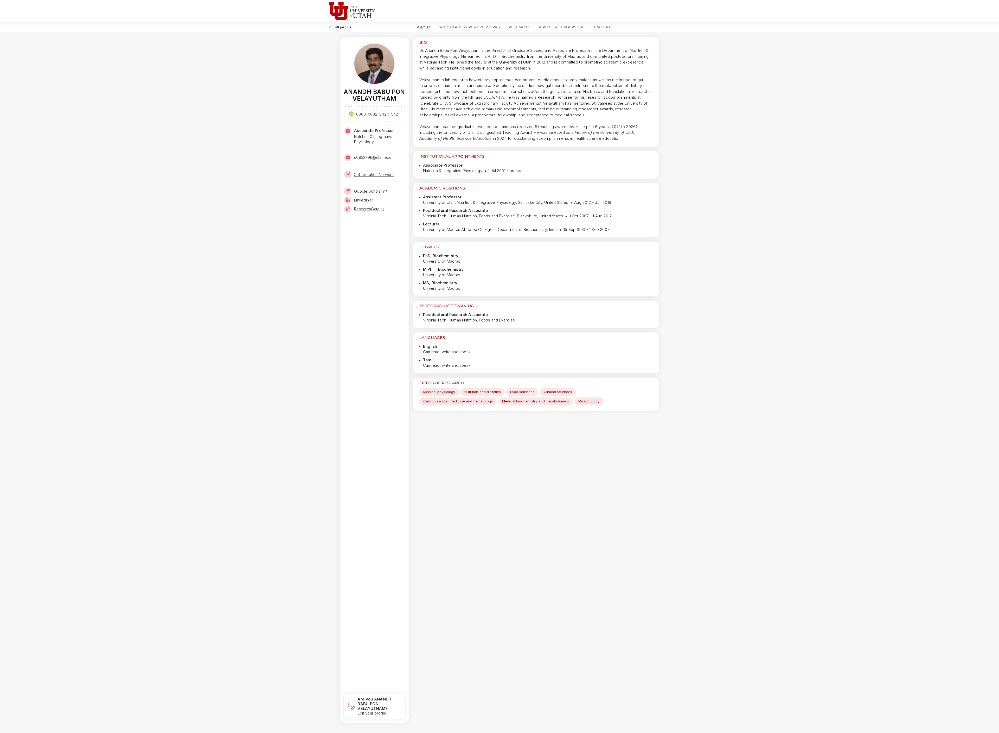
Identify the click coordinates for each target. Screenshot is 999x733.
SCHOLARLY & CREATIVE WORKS (469, 27)
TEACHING (602, 27)
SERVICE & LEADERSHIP (560, 27)
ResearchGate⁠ (367, 209)
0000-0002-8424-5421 (378, 114)
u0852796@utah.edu (373, 157)
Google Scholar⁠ (368, 191)
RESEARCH (519, 27)
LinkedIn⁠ (361, 200)
